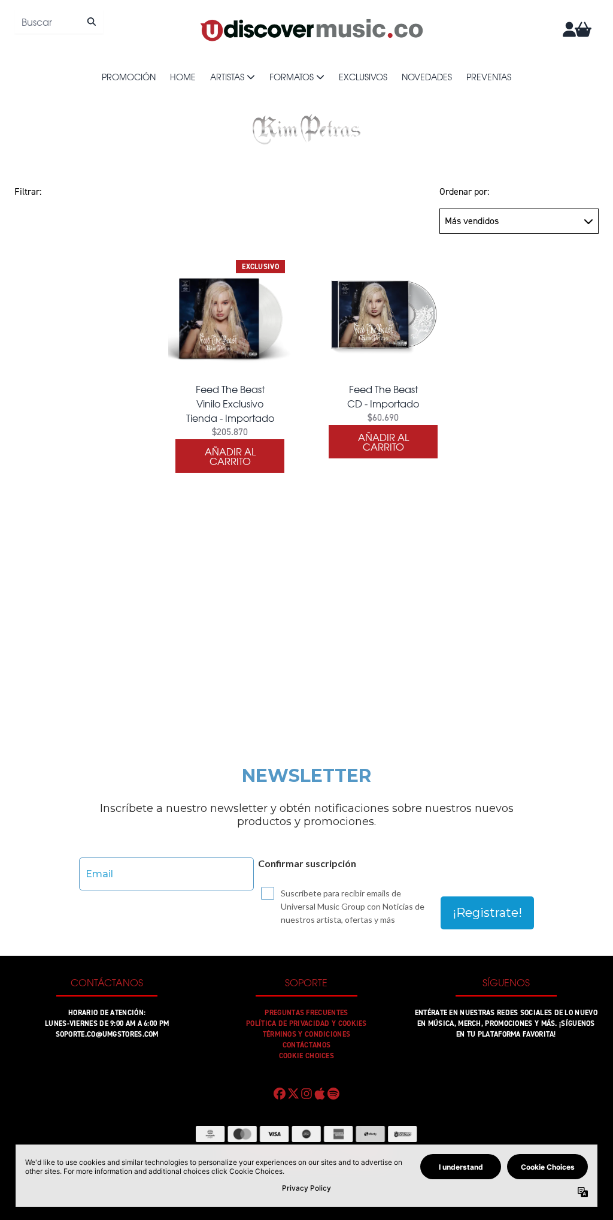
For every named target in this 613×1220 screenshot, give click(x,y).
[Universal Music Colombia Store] (310, 29)
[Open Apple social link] (319, 1093)
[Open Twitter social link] (292, 1093)
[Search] (91, 22)
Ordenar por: (464, 191)
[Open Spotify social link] (333, 1093)
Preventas (488, 77)
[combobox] (59, 22)
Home (183, 77)
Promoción (129, 77)
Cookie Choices (306, 1056)
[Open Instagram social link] (306, 1093)
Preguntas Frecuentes (306, 1012)
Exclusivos (363, 77)
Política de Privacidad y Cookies (306, 1023)
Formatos (291, 77)
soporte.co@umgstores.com (107, 1034)
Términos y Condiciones (307, 1034)
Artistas (227, 77)
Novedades (427, 77)
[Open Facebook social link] (279, 1093)
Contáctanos (306, 1045)
